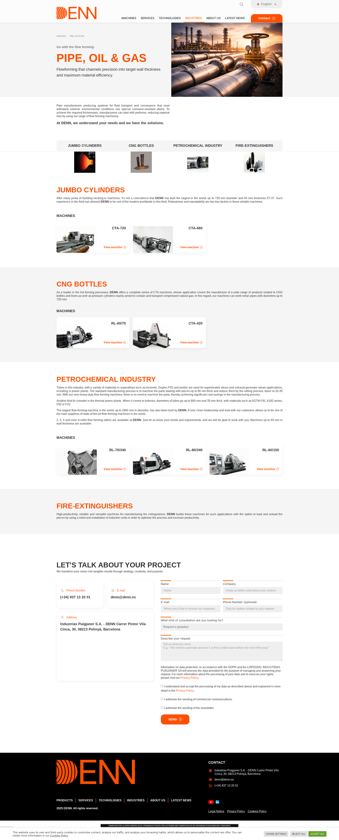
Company (229, 584)
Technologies (110, 800)
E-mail (165, 602)
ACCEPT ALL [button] (317, 833)
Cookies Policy (257, 811)
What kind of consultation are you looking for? (192, 620)
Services (85, 800)
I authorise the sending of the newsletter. (189, 707)
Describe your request (176, 638)
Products (64, 800)
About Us (157, 800)
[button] (115, 247)
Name (165, 584)
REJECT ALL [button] (298, 833)
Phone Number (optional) (240, 602)
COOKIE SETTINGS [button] (276, 833)
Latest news (181, 800)
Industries (61, 36)
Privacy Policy (189, 677)
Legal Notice (216, 811)
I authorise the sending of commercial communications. (198, 699)
